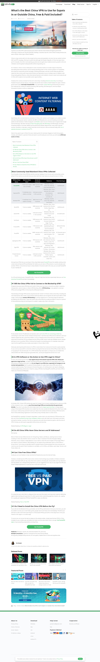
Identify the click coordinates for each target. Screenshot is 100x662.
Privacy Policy (60, 659)
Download (67, 4)
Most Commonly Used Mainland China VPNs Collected (24, 146)
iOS (31, 630)
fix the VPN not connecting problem (50, 334)
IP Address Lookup (16, 633)
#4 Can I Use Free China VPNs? (21, 162)
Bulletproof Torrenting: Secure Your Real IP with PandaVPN (38, 564)
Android (33, 633)
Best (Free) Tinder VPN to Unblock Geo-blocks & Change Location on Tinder (45, 583)
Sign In (88, 4)
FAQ (51, 627)
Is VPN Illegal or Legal (25, 426)
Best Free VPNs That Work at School (17, 582)
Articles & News (30, 18)
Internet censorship (51, 81)
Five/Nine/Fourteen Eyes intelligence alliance (30, 418)
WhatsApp (47, 123)
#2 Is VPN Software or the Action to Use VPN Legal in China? (24, 154)
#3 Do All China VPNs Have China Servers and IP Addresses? (25, 159)
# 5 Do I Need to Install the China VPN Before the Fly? (24, 165)
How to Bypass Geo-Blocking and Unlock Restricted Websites (56, 564)
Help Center (80, 4)
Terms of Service (15, 627)
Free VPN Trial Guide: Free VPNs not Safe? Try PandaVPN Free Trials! (31, 583)
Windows (33, 624)
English (95, 4)
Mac (32, 627)
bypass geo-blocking (48, 407)
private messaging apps (36, 123)
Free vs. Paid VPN (24, 502)
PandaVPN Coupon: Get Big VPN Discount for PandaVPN (59, 582)
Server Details (14, 630)
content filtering (47, 84)
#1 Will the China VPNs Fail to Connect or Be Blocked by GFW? (24, 150)
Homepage (59, 4)
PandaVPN (47, 262)
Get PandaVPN (38, 272)
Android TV (33, 639)
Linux (32, 636)
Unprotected (59, 1)
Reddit (38, 122)
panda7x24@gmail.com (56, 624)
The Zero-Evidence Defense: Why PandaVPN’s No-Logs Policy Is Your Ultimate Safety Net (19, 564)
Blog (73, 4)
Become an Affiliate (74, 624)
